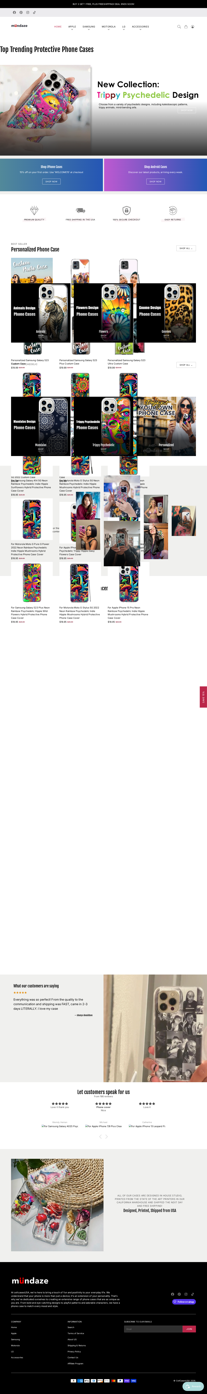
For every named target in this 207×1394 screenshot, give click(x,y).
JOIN (189, 1329)
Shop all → (186, 248)
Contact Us (73, 1357)
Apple (72, 26)
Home (58, 26)
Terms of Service (76, 1333)
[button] (179, 26)
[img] (60, 1104)
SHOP (41, 335)
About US (72, 1339)
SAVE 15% (203, 697)
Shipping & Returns (77, 1345)
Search (71, 1327)
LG (123, 26)
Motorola (109, 26)
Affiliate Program (75, 1363)
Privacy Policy (74, 1351)
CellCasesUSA (183, 1380)
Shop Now (187, 110)
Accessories (140, 26)
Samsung (89, 26)
